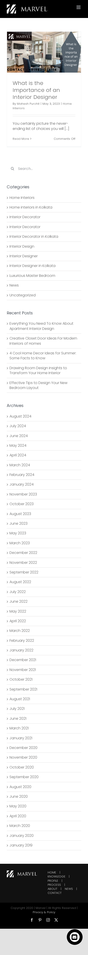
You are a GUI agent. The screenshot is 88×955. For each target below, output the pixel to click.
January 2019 (20, 845)
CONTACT (55, 893)
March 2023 (19, 543)
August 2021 (19, 699)
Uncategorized (22, 295)
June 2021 (17, 718)
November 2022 (23, 562)
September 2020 (24, 777)
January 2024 (21, 484)
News (14, 285)
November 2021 (22, 669)
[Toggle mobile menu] (78, 7)
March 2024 (19, 465)
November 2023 (23, 494)
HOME (52, 873)
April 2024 (17, 455)
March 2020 (19, 825)
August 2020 (20, 786)
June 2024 (18, 435)
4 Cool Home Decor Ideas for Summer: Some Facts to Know (42, 356)
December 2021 (22, 659)
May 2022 (17, 611)
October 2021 (20, 679)
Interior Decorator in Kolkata (33, 236)
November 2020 (23, 757)
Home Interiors (22, 197)
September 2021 (23, 689)
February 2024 (21, 474)
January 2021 (20, 738)
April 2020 (17, 816)
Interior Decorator (24, 217)
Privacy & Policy (44, 912)
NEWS (69, 889)
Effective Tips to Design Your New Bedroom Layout (38, 385)
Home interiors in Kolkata (30, 207)
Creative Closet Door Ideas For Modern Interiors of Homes (43, 341)
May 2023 (17, 533)
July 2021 (17, 708)
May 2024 (17, 445)
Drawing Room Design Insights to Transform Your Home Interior (38, 370)
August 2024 (20, 416)
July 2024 (17, 426)
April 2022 (17, 621)
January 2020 (21, 835)
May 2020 (17, 806)
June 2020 (18, 796)
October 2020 (21, 767)
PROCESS (54, 885)
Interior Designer (23, 256)
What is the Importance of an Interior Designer (36, 90)
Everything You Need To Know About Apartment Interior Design (41, 326)
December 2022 (23, 552)
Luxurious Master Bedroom (32, 275)
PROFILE (53, 881)
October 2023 (21, 503)
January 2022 (21, 650)
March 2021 (19, 728)
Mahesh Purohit (28, 104)
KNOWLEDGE (56, 877)
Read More (21, 139)
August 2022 (20, 581)
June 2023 (18, 523)
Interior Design (21, 246)
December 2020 (23, 747)
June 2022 (18, 601)
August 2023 (20, 513)
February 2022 (21, 640)
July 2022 (17, 591)
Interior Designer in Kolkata (32, 265)
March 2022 (19, 630)
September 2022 (23, 572)
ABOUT (52, 889)
